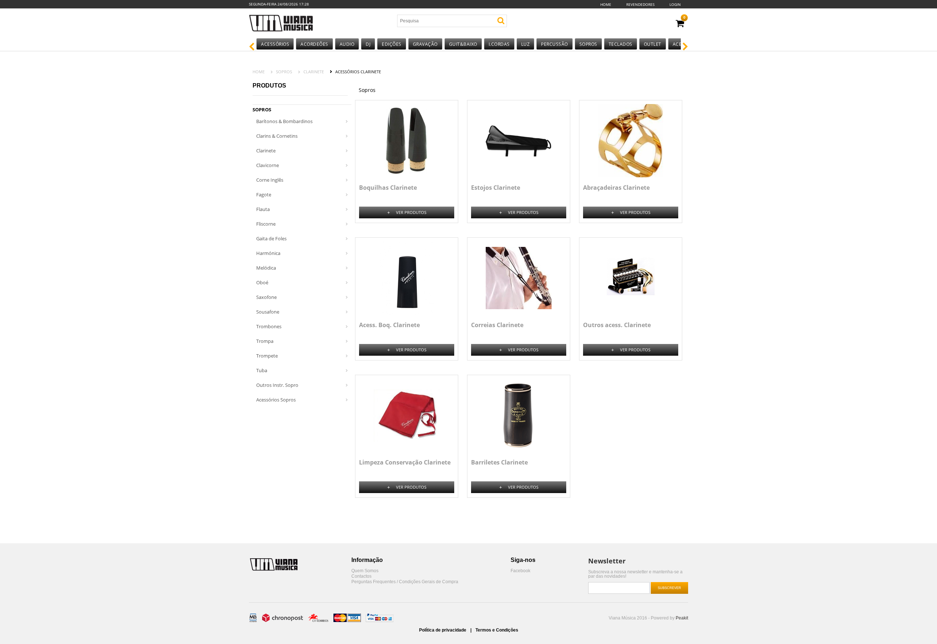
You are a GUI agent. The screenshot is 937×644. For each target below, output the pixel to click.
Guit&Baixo (463, 44)
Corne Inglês (269, 180)
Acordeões (314, 44)
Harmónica (268, 253)
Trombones (268, 326)
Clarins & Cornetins (277, 136)
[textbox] (440, 21)
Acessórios (275, 44)
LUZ (525, 44)
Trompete (267, 355)
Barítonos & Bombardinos (284, 121)
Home (605, 4)
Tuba (261, 370)
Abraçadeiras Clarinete (616, 188)
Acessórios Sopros (276, 399)
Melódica (266, 267)
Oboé (262, 282)
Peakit (682, 618)
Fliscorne (266, 224)
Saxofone (266, 297)
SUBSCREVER (669, 588)
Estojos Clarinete (495, 188)
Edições (392, 44)
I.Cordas (499, 44)
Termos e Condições (496, 630)
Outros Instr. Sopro (277, 385)
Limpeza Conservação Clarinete (405, 462)
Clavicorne (267, 165)
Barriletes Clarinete (499, 462)
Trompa (264, 341)
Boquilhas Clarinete (388, 188)
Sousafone (267, 311)
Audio (347, 44)
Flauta (263, 209)
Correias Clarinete (497, 325)
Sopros (588, 44)
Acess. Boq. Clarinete (389, 325)
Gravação (425, 44)
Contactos (361, 576)
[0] (680, 23)
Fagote (263, 194)
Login (675, 4)
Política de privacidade (443, 630)
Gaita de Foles (271, 238)
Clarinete (313, 71)
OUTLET (652, 44)
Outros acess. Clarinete (617, 325)
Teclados (620, 44)
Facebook (520, 571)
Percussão (554, 44)
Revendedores (640, 4)
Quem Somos (364, 571)
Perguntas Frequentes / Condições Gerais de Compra (404, 582)
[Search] (500, 20)
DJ (368, 44)
